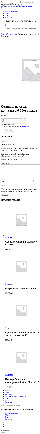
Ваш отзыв (5, 163)
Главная (4, 34)
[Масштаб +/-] (8, 430)
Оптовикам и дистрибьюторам (16, 396)
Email (3, 185)
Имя (3, 181)
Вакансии (8, 402)
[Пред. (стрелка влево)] (2, 432)
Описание (8, 130)
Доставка (8, 394)
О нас (7, 398)
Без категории (12, 34)
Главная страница (11, 413)
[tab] (22, 130)
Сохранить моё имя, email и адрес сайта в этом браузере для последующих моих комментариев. (19, 190)
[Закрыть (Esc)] (2, 430)
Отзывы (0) (9, 132)
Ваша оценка (6, 159)
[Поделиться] (4, 430)
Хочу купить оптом (8, 124)
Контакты (8, 400)
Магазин (8, 392)
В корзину (5, 122)
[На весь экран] (6, 430)
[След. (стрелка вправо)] (4, 432)
